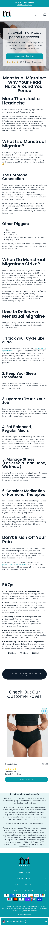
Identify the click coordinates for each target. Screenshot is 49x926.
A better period (23, 885)
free (35, 348)
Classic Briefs (11, 764)
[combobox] (24, 921)
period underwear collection (14, 564)
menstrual (41, 348)
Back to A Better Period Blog (26, 674)
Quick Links (24, 879)
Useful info (24, 873)
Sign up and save (23, 891)
